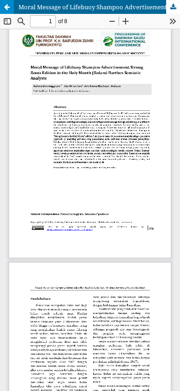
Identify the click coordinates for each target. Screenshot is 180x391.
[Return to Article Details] (7, 7)
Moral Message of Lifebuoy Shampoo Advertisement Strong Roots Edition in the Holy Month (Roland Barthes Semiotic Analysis (99, 7)
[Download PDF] (173, 7)
